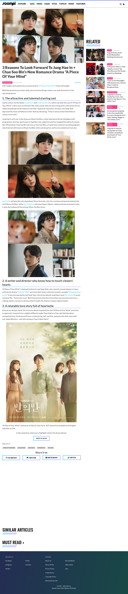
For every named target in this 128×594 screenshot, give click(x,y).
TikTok (27, 561)
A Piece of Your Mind (47, 86)
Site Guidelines (70, 561)
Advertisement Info (51, 581)
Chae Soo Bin (42, 103)
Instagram (52, 458)
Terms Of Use (49, 565)
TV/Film (110, 78)
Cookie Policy (49, 573)
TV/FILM (62, 4)
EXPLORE (22, 4)
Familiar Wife (23, 292)
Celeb (47, 4)
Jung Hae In (29, 103)
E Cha (78, 82)
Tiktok (72, 458)
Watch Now (41, 438)
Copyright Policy (50, 577)
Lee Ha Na (6, 201)
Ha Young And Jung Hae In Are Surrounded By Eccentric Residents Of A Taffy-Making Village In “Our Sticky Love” (116, 115)
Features (80, 4)
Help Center (69, 565)
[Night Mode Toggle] (124, 4)
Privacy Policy (49, 569)
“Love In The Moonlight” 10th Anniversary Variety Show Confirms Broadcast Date (116, 84)
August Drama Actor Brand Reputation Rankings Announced (114, 55)
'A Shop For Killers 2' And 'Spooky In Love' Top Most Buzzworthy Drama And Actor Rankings (116, 70)
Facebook (12, 458)
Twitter (32, 458)
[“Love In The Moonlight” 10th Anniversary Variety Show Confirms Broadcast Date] (95, 83)
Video (39, 4)
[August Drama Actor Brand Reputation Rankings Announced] (95, 55)
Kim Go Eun (69, 295)
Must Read (12, 542)
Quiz (32, 4)
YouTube (28, 565)
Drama (110, 64)
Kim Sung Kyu (28, 204)
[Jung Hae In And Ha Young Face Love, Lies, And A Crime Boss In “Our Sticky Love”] (95, 97)
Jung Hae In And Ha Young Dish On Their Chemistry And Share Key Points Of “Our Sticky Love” (115, 132)
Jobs (66, 569)
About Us (48, 561)
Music (71, 4)
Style (54, 4)
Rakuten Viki (68, 588)
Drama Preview (7, 82)
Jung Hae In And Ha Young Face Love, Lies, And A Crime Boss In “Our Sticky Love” (116, 98)
